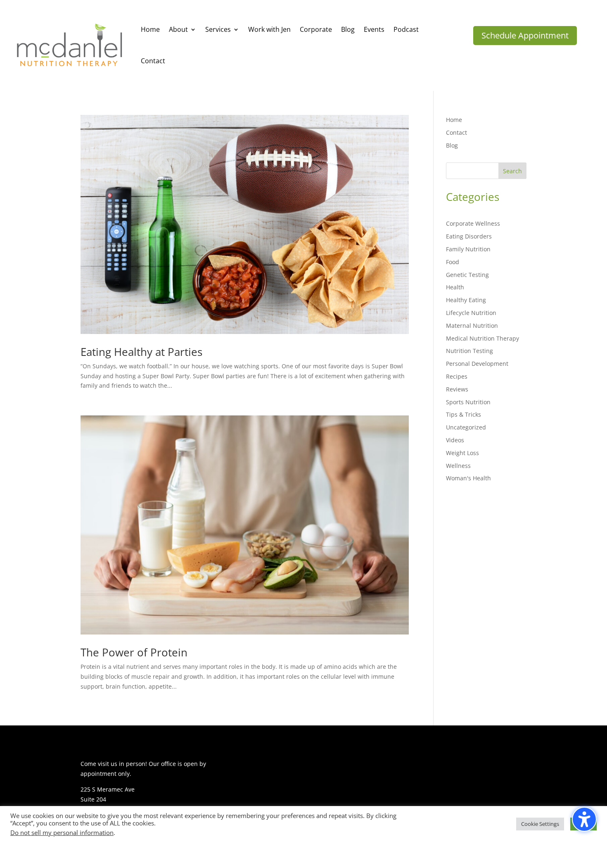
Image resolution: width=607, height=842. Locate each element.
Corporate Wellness (473, 223)
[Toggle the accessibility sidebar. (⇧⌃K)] (584, 819)
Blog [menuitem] (348, 29)
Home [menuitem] (150, 29)
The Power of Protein (134, 652)
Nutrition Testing (469, 351)
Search (512, 171)
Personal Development (477, 363)
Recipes (456, 376)
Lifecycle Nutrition (471, 313)
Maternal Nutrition (472, 325)
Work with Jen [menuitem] (269, 29)
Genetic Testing (467, 275)
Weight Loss (462, 453)
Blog (452, 145)
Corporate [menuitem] (316, 29)
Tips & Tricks (463, 414)
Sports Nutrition (468, 402)
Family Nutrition (468, 249)
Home (454, 120)
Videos (455, 440)
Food (452, 262)
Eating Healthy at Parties (141, 351)
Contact (456, 132)
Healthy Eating (466, 300)
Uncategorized (466, 427)
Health (455, 287)
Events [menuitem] (374, 29)
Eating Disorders (469, 236)
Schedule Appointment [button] (525, 35)
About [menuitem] (178, 29)
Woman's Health (468, 478)
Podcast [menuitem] (406, 29)
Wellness (458, 466)
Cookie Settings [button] (540, 824)
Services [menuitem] (218, 29)
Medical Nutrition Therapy (482, 338)
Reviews (457, 389)
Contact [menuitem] (153, 60)
